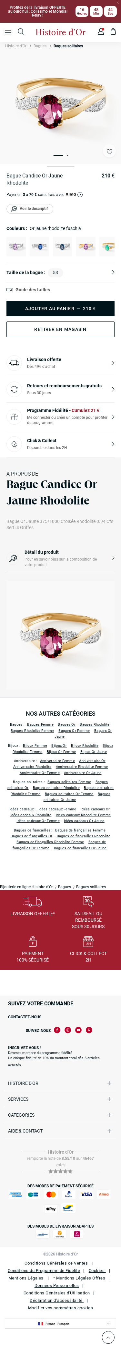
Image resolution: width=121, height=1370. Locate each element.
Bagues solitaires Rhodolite (56, 788)
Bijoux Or (59, 746)
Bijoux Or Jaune (93, 752)
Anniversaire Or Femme (40, 773)
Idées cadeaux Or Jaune (84, 821)
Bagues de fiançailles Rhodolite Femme (50, 842)
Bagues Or (67, 724)
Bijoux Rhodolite (84, 746)
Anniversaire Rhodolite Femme (82, 767)
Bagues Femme (40, 724)
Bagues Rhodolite (94, 724)
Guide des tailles (32, 289)
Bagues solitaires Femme (69, 782)
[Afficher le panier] (113, 32)
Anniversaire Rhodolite (32, 767)
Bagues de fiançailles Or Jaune (80, 848)
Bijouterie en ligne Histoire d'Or (26, 887)
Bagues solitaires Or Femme (69, 794)
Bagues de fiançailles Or (31, 836)
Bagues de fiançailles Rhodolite (83, 836)
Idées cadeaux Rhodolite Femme (83, 815)
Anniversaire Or (92, 761)
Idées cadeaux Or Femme (38, 821)
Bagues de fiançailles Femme (80, 830)
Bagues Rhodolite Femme (32, 731)
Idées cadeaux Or (95, 809)
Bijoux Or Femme (61, 752)
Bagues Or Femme (74, 731)
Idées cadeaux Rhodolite (31, 815)
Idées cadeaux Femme (57, 809)
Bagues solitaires (68, 46)
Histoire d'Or (15, 46)
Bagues (40, 46)
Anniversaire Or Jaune (82, 773)
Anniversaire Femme (57, 761)
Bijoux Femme (35, 746)
